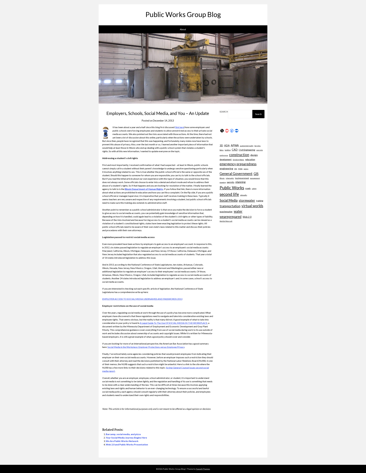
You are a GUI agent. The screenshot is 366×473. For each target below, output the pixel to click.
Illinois (222, 178)
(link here (179, 127)
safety (254, 188)
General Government (236, 173)
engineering (226, 168)
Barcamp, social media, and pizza (123, 434)
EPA (235, 169)
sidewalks (243, 195)
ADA (227, 145)
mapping (223, 182)
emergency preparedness (238, 164)
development (226, 159)
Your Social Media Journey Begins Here (126, 437)
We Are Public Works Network (122, 441)
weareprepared (230, 217)
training (259, 201)
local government (242, 178)
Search (224, 111)
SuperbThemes (203, 469)
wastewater (226, 211)
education (250, 159)
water (238, 211)
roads (248, 188)
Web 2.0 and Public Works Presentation (127, 444)
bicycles (257, 146)
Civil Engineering (247, 149)
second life (229, 194)
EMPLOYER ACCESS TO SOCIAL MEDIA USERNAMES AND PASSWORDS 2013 (142, 299)
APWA (235, 145)
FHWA (240, 169)
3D (221, 145)
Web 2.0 (247, 216)
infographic (230, 178)
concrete (259, 150)
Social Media (229, 200)
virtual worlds (252, 206)
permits (230, 182)
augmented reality (246, 146)
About (183, 29)
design (254, 155)
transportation (230, 206)
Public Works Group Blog (183, 14)
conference (224, 155)
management (255, 178)
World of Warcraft (226, 221)
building (228, 150)
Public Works (232, 187)
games (246, 169)
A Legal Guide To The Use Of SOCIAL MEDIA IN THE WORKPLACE (173, 323)
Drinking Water (238, 160)
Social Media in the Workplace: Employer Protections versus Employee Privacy (146, 347)
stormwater (247, 200)
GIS (256, 174)
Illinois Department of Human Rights (144, 189)
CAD (235, 149)
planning (240, 182)
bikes (222, 150)
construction (239, 155)
